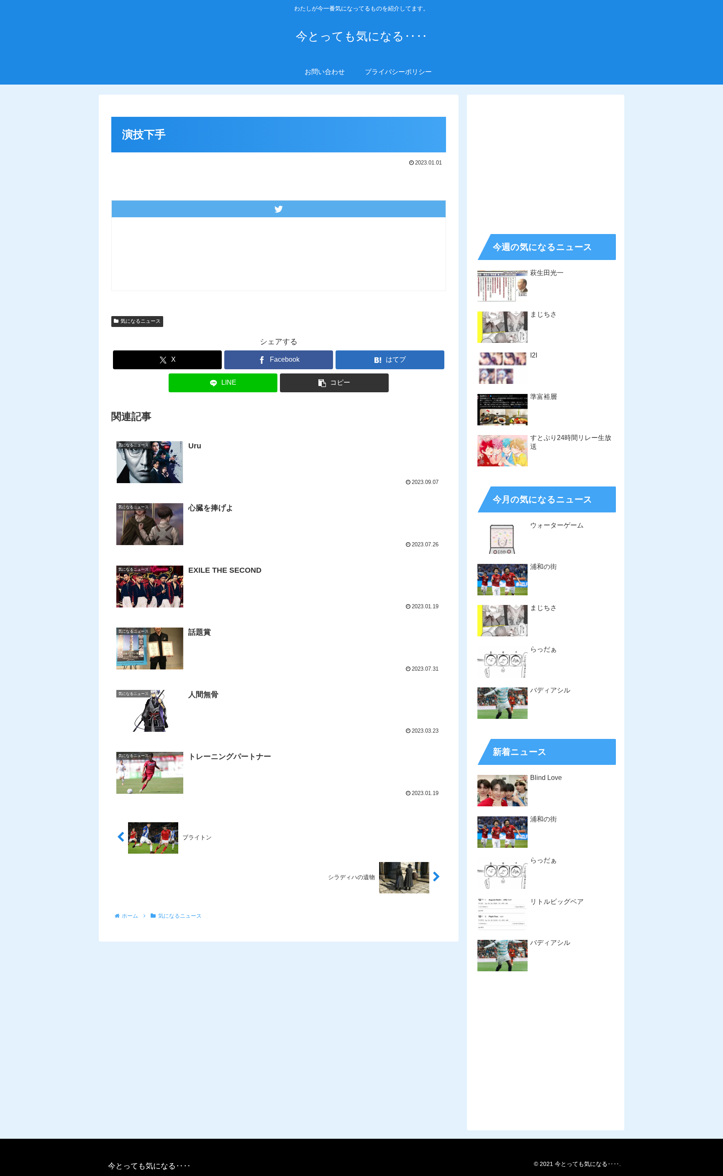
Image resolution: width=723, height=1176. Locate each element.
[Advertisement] (545, 161)
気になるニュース (140, 321)
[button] (334, 382)
